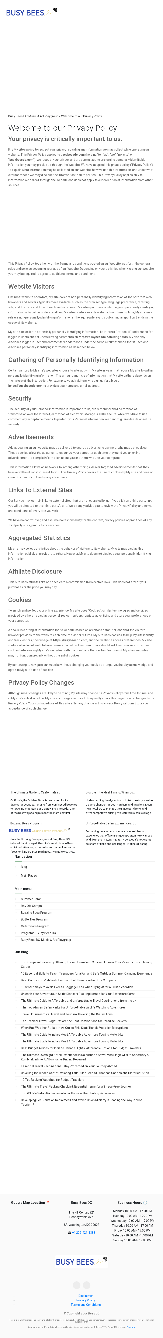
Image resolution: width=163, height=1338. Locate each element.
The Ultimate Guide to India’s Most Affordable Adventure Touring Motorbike (72, 1034)
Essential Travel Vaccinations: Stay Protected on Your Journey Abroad (69, 1066)
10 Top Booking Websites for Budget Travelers (52, 1079)
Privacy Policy (85, 1300)
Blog (24, 867)
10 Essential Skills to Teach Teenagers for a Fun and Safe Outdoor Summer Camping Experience (86, 973)
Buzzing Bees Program (36, 912)
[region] (81, 61)
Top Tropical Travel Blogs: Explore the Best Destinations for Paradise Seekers (74, 1021)
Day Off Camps (31, 906)
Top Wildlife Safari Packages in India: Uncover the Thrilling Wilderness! (68, 1093)
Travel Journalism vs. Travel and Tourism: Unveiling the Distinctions (67, 1014)
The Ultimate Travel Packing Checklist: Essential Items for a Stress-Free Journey (76, 1086)
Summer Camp (31, 899)
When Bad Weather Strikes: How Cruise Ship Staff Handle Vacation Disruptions (74, 1027)
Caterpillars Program (35, 926)
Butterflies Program (34, 919)
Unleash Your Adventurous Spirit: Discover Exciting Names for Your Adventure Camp (78, 994)
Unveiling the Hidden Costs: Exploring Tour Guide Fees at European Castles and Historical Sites (85, 1073)
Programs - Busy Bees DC (38, 933)
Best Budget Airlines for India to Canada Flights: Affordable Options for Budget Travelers (81, 1048)
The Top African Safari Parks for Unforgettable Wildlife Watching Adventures (73, 1007)
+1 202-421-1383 (83, 1232)
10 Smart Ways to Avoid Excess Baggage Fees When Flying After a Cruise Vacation (77, 987)
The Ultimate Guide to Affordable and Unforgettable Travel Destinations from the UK (78, 1000)
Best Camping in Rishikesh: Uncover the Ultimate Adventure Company (68, 980)
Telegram (131, 1327)
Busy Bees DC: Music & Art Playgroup (46, 939)
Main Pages (29, 875)
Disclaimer (86, 1295)
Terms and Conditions (86, 1304)
